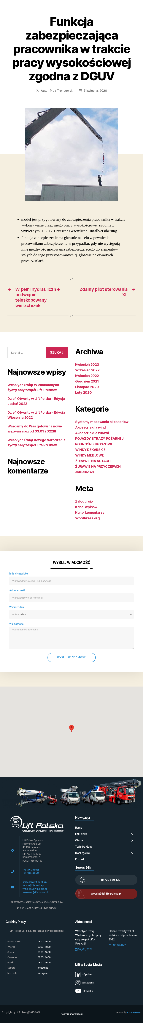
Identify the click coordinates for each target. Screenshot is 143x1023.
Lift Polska (81, 833)
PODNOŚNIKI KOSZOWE (94, 444)
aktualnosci (84, 472)
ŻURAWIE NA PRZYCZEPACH (98, 466)
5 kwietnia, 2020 (95, 90)
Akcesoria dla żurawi (92, 433)
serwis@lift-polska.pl (33, 885)
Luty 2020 (83, 392)
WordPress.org (87, 518)
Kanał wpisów (86, 507)
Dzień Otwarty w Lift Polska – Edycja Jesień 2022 (123, 935)
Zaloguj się (84, 501)
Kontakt (79, 859)
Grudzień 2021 (87, 381)
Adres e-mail (17, 590)
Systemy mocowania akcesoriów (101, 422)
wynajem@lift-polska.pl (35, 888)
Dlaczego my (82, 853)
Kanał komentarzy (89, 512)
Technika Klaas (83, 846)
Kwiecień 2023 (87, 364)
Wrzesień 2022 (87, 370)
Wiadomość (16, 623)
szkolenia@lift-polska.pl (35, 892)
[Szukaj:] (25, 353)
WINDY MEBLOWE (89, 455)
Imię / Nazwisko (18, 573)
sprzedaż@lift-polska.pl (35, 882)
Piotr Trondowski (61, 90)
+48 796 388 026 (31, 869)
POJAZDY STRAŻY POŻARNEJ (99, 438)
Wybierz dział (17, 607)
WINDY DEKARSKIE (90, 450)
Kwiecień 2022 (87, 376)
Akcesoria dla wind (90, 427)
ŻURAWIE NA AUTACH (92, 461)
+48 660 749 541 (31, 873)
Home (78, 827)
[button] (71, 728)
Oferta (79, 840)
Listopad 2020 (87, 387)
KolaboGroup (134, 1012)
